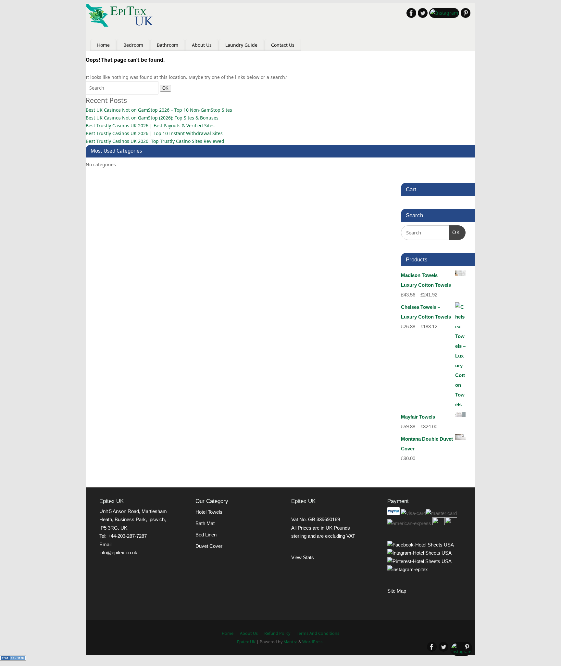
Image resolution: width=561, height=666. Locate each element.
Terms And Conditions (318, 633)
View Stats (302, 557)
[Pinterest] (465, 14)
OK (164, 88)
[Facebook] (411, 14)
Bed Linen (206, 534)
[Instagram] (444, 13)
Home (103, 45)
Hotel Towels (208, 512)
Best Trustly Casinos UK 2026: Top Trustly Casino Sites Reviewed (155, 141)
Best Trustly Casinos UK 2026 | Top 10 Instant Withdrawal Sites (154, 133)
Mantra (290, 642)
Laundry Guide (241, 45)
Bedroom (133, 45)
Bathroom (167, 45)
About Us (202, 45)
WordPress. (313, 642)
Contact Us (282, 45)
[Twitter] (423, 14)
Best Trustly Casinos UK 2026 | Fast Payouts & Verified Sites (150, 125)
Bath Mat (205, 523)
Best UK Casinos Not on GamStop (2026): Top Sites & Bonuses (152, 118)
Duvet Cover (208, 546)
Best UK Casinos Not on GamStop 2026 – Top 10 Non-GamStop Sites (159, 110)
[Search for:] (123, 88)
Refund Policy (277, 633)
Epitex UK (246, 642)
